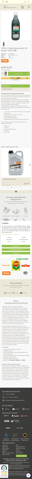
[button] (15, 78)
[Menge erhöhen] (6, 73)
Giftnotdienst (5, 449)
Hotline (18, 360)
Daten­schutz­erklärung (7, 234)
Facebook (12, 360)
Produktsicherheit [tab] (7, 89)
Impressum (5, 445)
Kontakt (4, 451)
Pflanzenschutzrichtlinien (8, 452)
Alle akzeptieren (16, 246)
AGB (17, 445)
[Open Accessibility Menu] (28, 475)
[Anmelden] (25, 2)
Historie (18, 449)
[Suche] (28, 2)
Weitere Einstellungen (16, 256)
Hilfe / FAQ (18, 451)
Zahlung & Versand (20, 446)
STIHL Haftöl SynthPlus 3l (9, 179)
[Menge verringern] (6, 75)
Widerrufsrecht (5, 448)
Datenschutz (5, 446)
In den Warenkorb (18, 73)
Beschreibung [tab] (6, 86)
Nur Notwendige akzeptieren (16, 249)
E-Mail (23, 360)
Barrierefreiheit (19, 452)
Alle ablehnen (16, 253)
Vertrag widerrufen (21, 455)
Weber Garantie (6, 454)
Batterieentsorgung (20, 448)
